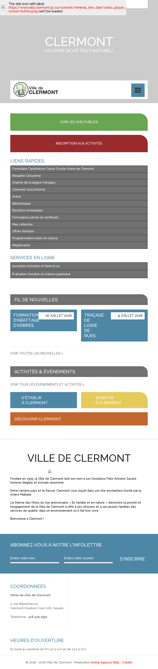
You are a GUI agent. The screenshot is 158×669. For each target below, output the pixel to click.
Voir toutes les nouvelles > (36, 353)
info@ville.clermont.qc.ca (28, 621)
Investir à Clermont (108, 400)
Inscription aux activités (79, 143)
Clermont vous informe (28, 189)
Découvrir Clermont (37, 419)
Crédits (127, 662)
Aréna (16, 196)
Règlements (21, 245)
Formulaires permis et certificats (35, 217)
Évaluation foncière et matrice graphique (41, 274)
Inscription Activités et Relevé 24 (36, 266)
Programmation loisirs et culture (35, 238)
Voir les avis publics (79, 122)
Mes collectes (22, 224)
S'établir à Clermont (35, 400)
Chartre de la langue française (33, 182)
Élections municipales (27, 210)
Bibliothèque (21, 203)
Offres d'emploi (23, 231)
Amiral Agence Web (105, 662)
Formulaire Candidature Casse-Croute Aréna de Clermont (53, 168)
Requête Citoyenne (26, 175)
